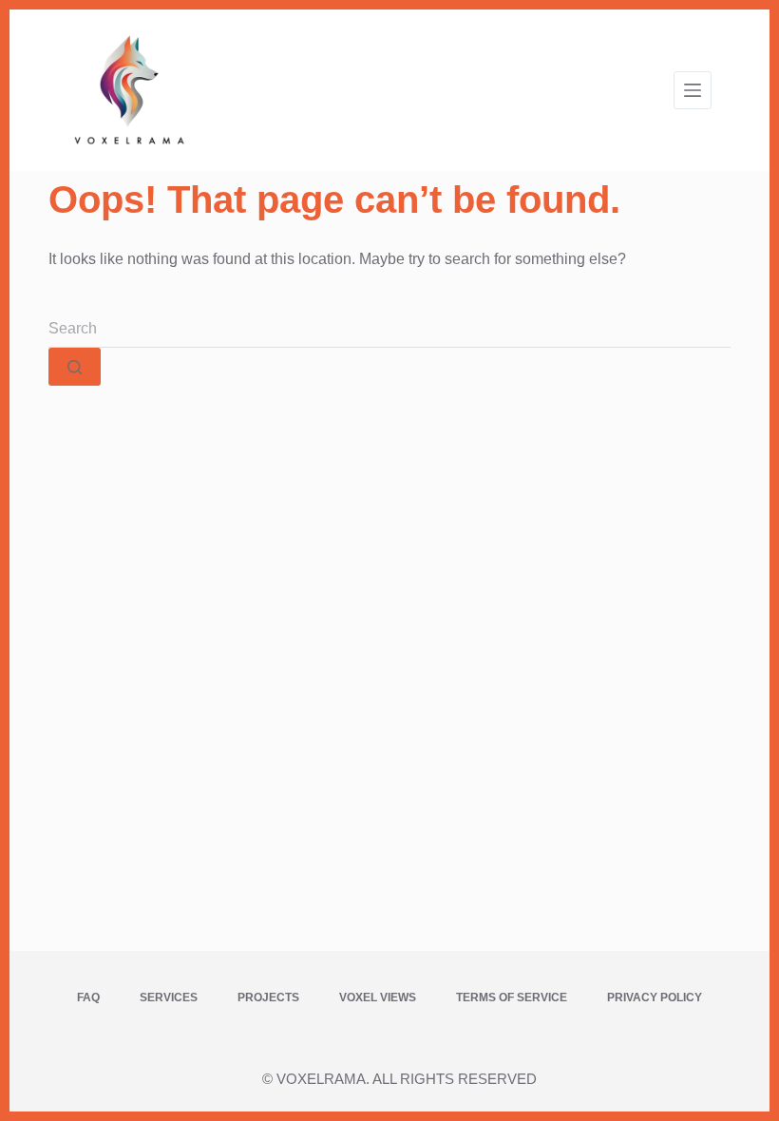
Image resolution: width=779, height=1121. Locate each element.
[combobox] (389, 329)
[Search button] (74, 367)
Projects (268, 997)
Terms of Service (511, 997)
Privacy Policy (654, 997)
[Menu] (693, 90)
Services (169, 997)
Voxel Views (377, 997)
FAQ (88, 997)
